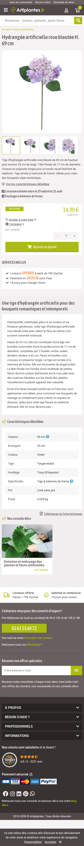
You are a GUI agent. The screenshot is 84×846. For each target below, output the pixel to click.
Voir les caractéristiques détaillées (28, 184)
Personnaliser (33, 842)
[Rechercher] (78, 20)
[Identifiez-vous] (66, 10)
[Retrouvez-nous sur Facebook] (5, 795)
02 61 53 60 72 (24, 628)
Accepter (50, 842)
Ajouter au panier (45, 247)
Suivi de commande (21, 2)
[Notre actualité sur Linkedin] (18, 795)
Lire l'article (41, 570)
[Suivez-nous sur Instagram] (12, 795)
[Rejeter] (59, 842)
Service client (42, 2)
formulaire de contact (38, 638)
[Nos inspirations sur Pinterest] (25, 795)
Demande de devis (64, 2)
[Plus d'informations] (47, 437)
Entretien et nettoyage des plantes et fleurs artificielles (24, 563)
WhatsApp (33, 644)
